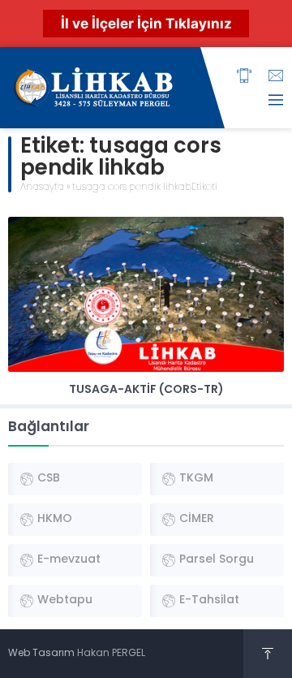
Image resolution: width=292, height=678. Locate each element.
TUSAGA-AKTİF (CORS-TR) (146, 390)
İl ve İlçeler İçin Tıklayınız (146, 23)
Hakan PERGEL (111, 654)
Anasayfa (42, 187)
